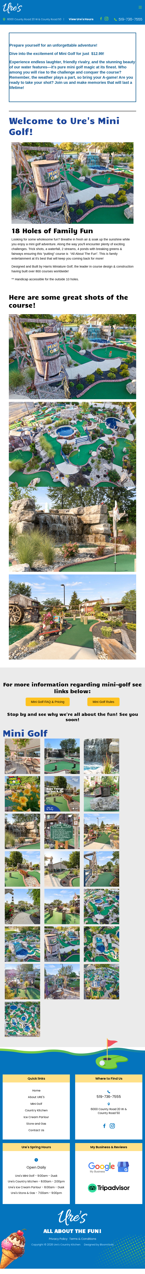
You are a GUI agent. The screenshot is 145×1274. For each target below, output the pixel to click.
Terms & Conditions (82, 1239)
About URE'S (36, 1097)
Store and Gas (36, 1124)
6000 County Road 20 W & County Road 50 (109, 1111)
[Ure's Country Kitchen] (12, 8)
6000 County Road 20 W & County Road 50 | (35, 19)
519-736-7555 (130, 19)
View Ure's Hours (81, 19)
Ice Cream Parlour (36, 1117)
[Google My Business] (108, 1167)
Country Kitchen (36, 1110)
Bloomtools (107, 1244)
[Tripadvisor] (109, 1188)
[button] (48, 702)
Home (36, 1091)
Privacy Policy (58, 1239)
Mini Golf (36, 1104)
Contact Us (36, 1130)
